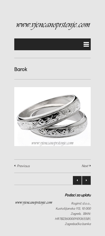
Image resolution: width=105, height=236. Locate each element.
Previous (23, 165)
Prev (77, 180)
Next (85, 165)
